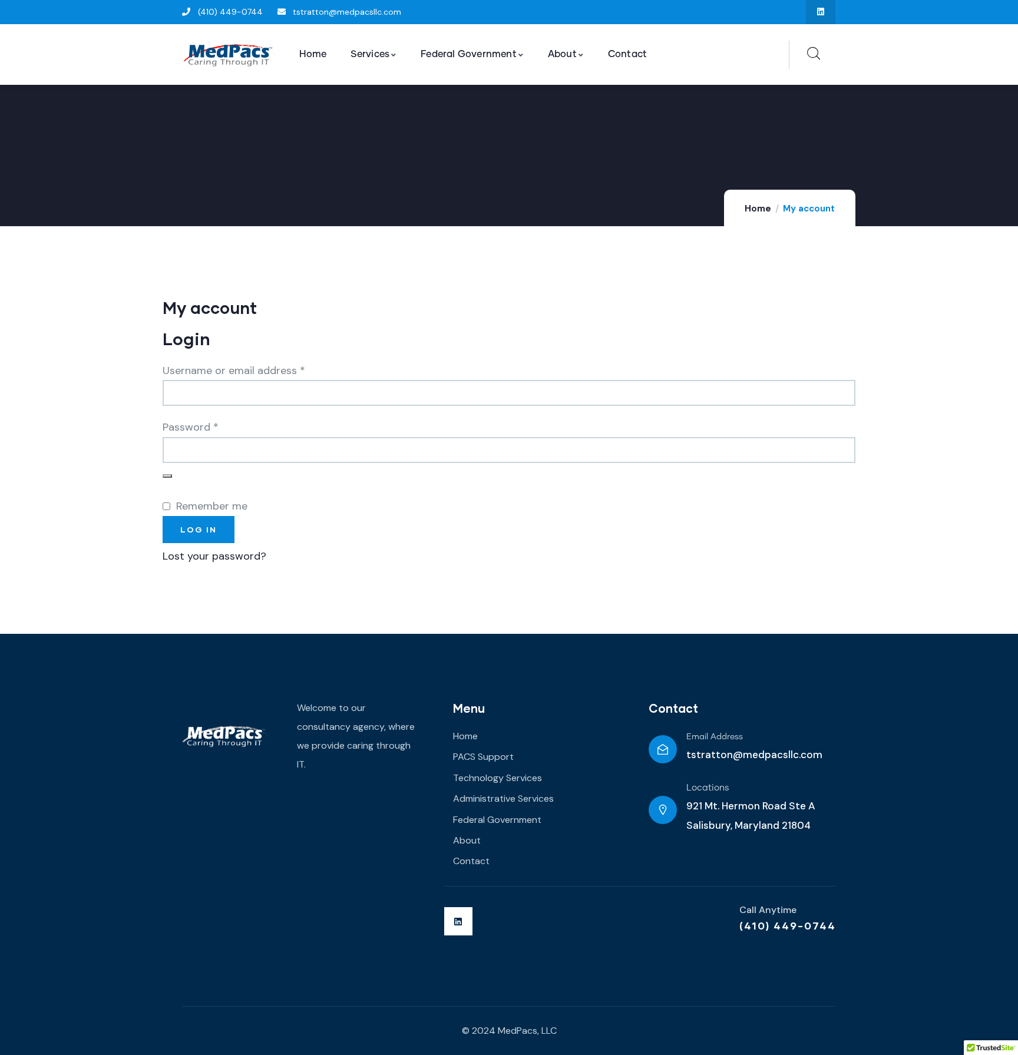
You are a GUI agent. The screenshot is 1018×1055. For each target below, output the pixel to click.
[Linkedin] (821, 12)
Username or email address (255, 369)
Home (758, 208)
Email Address (714, 737)
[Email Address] (663, 749)
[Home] (230, 55)
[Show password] (167, 476)
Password (212, 426)
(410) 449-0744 (787, 925)
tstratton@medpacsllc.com (754, 754)
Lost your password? (214, 556)
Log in (198, 529)
